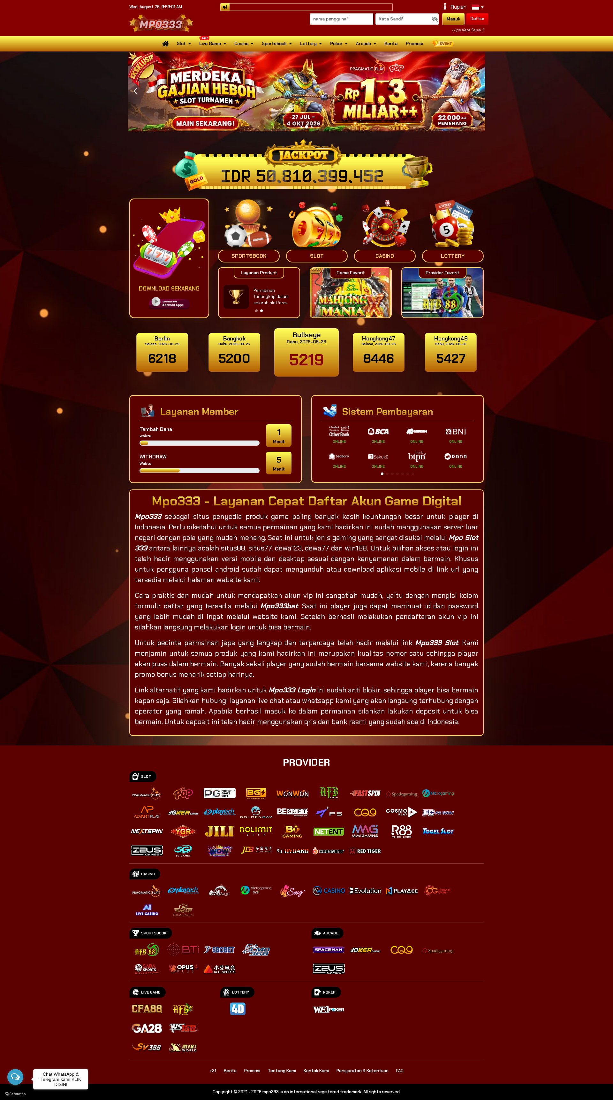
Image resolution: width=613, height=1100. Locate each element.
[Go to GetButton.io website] (15, 1094)
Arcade (363, 43)
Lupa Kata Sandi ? (468, 30)
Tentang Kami (282, 1070)
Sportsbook (274, 43)
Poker (336, 43)
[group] (442, 292)
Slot (181, 43)
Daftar (477, 18)
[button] (477, 91)
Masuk (453, 19)
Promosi (414, 43)
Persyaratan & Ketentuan (363, 1070)
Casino (241, 43)
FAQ (400, 1070)
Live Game (210, 43)
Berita (390, 43)
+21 (212, 1070)
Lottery (308, 43)
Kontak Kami (316, 1070)
